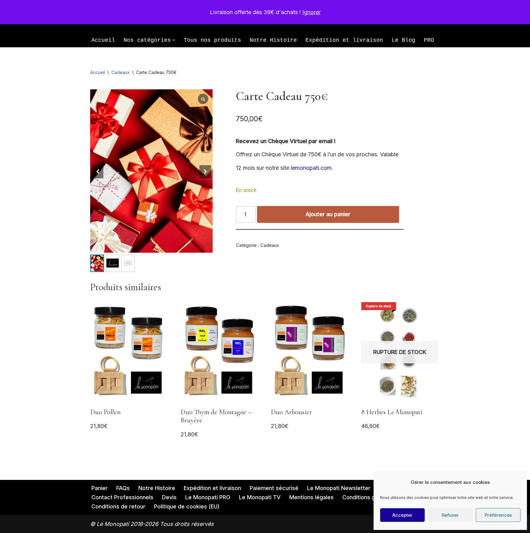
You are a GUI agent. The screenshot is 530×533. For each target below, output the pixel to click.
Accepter (402, 515)
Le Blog (403, 40)
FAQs (123, 488)
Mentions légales (311, 497)
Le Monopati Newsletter (339, 488)
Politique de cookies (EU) (187, 506)
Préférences (498, 515)
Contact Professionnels (122, 497)
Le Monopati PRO (207, 497)
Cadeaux (120, 72)
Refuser (450, 515)
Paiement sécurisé (274, 488)
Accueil (103, 40)
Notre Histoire (273, 40)
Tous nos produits (212, 40)
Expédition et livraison (344, 40)
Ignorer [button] (311, 12)
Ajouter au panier (327, 214)
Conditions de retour (118, 506)
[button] (173, 40)
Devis (169, 497)
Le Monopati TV (260, 497)
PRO (429, 40)
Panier (99, 488)
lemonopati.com (311, 168)
